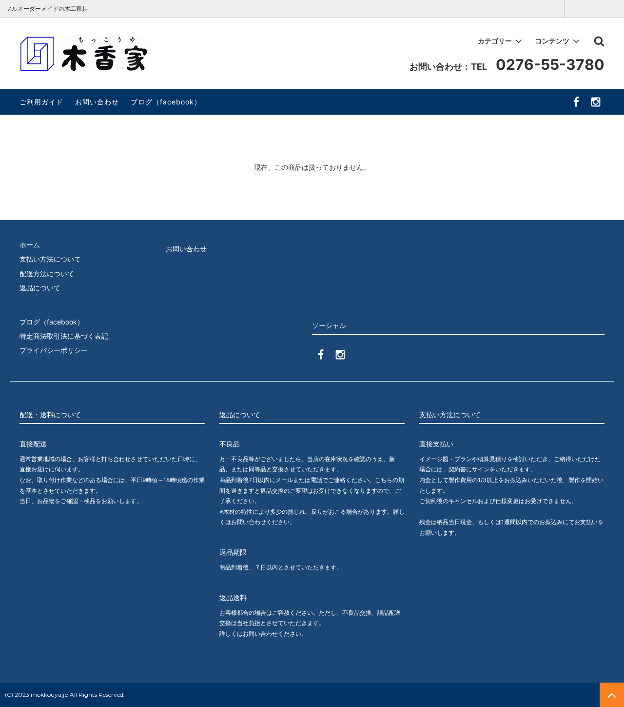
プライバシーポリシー (54, 350)
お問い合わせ (97, 102)
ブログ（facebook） (166, 102)
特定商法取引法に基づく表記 (64, 336)
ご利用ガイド (41, 102)
